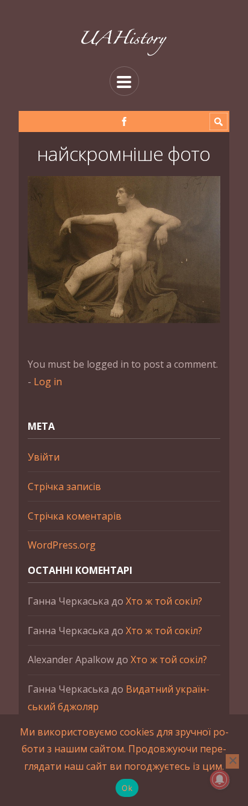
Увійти (44, 457)
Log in (48, 381)
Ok (127, 788)
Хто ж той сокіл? (164, 601)
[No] (232, 761)
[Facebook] (124, 121)
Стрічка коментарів (75, 516)
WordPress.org (62, 545)
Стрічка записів (64, 486)
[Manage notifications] (219, 779)
